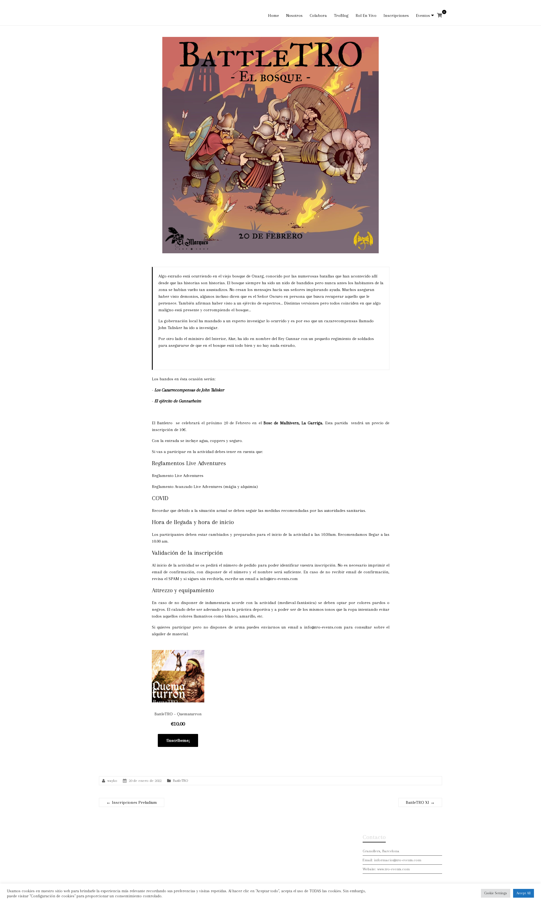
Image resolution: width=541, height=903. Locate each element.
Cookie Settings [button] (495, 893)
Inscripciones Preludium (131, 802)
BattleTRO (180, 780)
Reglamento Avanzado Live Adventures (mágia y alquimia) (205, 486)
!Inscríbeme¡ (178, 740)
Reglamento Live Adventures (177, 475)
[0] (439, 15)
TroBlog (341, 15)
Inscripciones (396, 15)
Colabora (318, 15)
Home (273, 15)
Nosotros (294, 15)
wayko (112, 780)
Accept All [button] (523, 893)
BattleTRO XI (420, 802)
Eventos (423, 15)
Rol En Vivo (366, 15)
